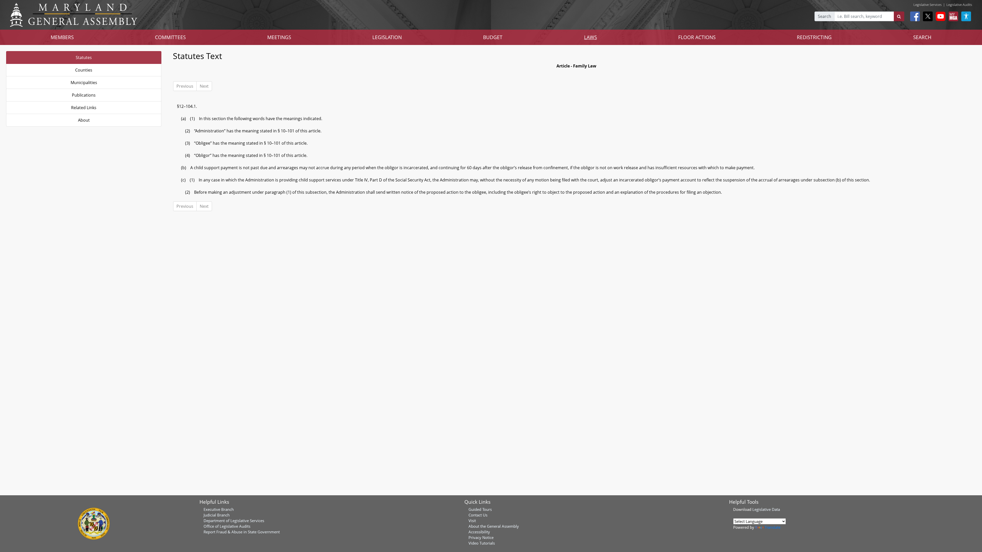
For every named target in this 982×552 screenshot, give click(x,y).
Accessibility (479, 531)
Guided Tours (480, 509)
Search (824, 16)
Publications (84, 95)
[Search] (899, 16)
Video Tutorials (481, 543)
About (84, 120)
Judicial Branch (217, 515)
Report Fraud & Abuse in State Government (242, 531)
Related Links (83, 107)
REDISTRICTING (814, 37)
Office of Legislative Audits (227, 526)
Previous (184, 86)
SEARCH (922, 37)
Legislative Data (766, 509)
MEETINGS (279, 37)
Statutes (84, 57)
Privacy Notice (481, 537)
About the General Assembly (493, 526)
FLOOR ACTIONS (697, 37)
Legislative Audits (959, 4)
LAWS (590, 37)
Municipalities (84, 82)
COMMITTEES (170, 37)
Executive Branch (219, 509)
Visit (472, 520)
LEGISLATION (387, 37)
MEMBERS (62, 37)
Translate (772, 527)
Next (204, 86)
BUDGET (493, 37)
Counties (83, 70)
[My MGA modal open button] (952, 16)
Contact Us (477, 515)
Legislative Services (927, 4)
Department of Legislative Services (234, 520)
